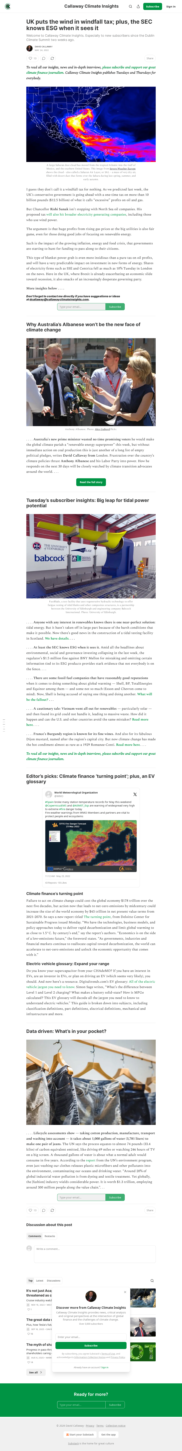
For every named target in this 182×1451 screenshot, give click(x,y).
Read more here (128, 744)
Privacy (90, 1425)
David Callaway (44, 46)
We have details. (57, 638)
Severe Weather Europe (123, 169)
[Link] (21, 327)
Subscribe (152, 6)
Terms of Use (108, 1353)
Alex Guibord (102, 429)
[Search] (130, 6)
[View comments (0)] (43, 58)
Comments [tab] (34, 1236)
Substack (73, 1443)
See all (33, 1372)
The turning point (97, 917)
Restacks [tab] (50, 1236)
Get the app (108, 1434)
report (90, 1160)
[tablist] (41, 1236)
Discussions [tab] (53, 1280)
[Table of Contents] (3, 725)
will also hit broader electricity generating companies (86, 214)
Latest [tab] (39, 1280)
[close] (125, 1292)
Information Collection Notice (90, 1357)
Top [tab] (30, 1280)
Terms (100, 1425)
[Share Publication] (138, 6)
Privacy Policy (118, 1357)
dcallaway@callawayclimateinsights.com (59, 299)
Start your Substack (81, 1434)
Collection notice (115, 1425)
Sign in (171, 6)
